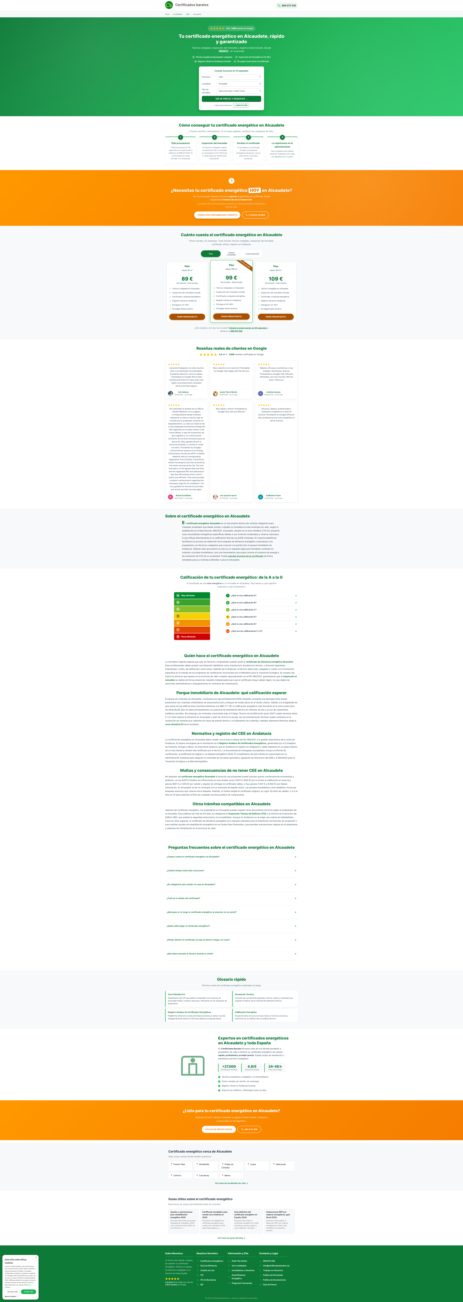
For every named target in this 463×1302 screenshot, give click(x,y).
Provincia (206, 77)
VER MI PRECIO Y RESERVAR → (231, 99)
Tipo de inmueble (206, 91)
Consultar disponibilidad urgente (217, 215)
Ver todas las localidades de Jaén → (231, 1183)
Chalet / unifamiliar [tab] (231, 254)
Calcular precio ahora (218, 1129)
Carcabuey (202, 1175)
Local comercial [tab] (252, 254)
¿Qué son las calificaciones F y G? (244, 631)
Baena (225, 1175)
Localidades (177, 14)
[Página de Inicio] (169, 5)
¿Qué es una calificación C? (242, 610)
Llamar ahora (257, 215)
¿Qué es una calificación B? (242, 603)
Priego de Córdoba (227, 1166)
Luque (251, 1164)
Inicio (167, 14)
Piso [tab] (211, 254)
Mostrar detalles (10, 1296)
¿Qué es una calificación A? (241, 595)
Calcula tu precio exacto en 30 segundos (248, 328)
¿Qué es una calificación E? (242, 624)
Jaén (188, 14)
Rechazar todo (13, 1292)
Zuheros (175, 1175)
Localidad (206, 84)
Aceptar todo (28, 1292)
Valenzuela (279, 1164)
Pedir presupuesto (187, 317)
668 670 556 (289, 5)
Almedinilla (202, 1164)
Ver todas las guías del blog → (231, 1238)
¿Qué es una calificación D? (242, 617)
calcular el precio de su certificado (245, 556)
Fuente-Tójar (177, 1164)
